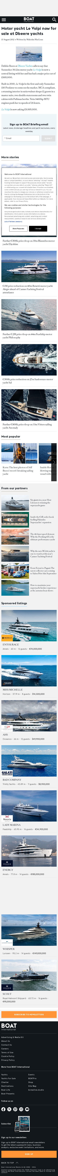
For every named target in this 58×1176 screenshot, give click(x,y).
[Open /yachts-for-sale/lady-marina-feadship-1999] (29, 806)
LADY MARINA (12, 825)
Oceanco (7, 739)
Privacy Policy (8, 1060)
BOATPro (32, 1078)
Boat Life (5, 1090)
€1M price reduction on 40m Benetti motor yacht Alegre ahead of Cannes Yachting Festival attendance (28, 289)
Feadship (7, 829)
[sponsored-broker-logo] (7, 640)
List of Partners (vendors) (13, 221)
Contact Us (6, 1045)
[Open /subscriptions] (19, 1124)
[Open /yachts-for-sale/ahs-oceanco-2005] (29, 716)
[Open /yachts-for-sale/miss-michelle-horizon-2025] (29, 670)
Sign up (29, 1154)
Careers (5, 1049)
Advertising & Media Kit (12, 1037)
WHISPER (9, 949)
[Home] (29, 19)
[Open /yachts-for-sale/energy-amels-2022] (29, 851)
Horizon (6, 694)
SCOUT (7, 994)
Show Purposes (18, 228)
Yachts (4, 1075)
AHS (5, 734)
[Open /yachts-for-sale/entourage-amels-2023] (29, 625)
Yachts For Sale (8, 1078)
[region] (29, 202)
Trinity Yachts (9, 784)
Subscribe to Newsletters (29, 1014)
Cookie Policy (7, 1056)
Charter (5, 1082)
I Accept (38, 228)
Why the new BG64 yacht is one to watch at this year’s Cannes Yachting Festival (42, 554)
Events (31, 1075)
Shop (30, 1082)
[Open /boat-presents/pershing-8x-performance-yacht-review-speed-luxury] (15, 537)
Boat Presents (8, 1094)
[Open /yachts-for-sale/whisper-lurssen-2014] (29, 930)
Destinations (7, 1086)
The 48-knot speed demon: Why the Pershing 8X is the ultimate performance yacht (42, 537)
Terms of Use (7, 1053)
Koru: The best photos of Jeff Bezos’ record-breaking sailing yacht (18, 471)
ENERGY (8, 870)
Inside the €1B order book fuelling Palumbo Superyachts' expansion (42, 519)
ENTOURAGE (11, 644)
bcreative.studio (36, 1090)
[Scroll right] (54, 462)
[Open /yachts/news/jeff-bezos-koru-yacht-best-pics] (19, 453)
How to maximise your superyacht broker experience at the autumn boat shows (43, 588)
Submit (48, 138)
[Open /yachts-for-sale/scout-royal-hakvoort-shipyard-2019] (29, 975)
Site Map (32, 1086)
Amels (5, 649)
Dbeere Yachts (25, 66)
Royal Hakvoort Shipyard (14, 998)
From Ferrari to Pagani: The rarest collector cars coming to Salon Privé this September (43, 571)
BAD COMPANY (12, 779)
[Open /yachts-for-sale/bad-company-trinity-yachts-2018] (29, 761)
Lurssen (6, 953)
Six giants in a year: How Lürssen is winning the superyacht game (40, 503)
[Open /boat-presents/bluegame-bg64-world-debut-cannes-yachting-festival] (15, 554)
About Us (5, 1041)
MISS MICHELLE (13, 689)
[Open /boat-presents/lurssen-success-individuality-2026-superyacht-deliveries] (15, 503)
